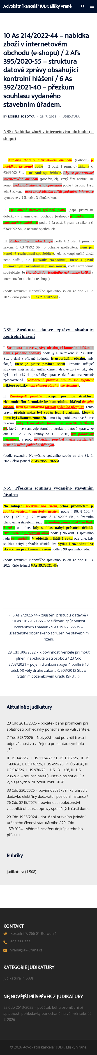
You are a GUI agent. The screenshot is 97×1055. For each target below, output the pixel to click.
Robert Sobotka (21, 116)
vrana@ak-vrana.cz (26, 950)
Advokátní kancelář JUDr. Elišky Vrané (37, 6)
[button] (82, 6)
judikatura (71, 116)
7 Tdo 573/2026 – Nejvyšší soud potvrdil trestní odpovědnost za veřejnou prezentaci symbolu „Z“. (46, 743)
